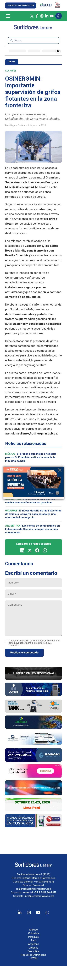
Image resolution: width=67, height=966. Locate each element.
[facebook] (37, 550)
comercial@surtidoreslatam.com (34, 888)
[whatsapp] (45, 550)
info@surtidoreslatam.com (39, 896)
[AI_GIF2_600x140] (33, 694)
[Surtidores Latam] (33, 29)
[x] (30, 550)
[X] (32, 16)
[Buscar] (11, 40)
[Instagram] (42, 16)
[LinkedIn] (47, 16)
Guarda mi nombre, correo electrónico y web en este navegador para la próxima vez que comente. (34, 643)
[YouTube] (52, 16)
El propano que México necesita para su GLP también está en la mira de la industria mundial (30, 457)
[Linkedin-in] (19, 912)
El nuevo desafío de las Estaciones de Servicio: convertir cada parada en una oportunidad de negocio (33, 514)
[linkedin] (22, 550)
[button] (20, 5)
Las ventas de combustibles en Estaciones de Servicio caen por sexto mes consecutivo (32, 529)
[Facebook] (37, 16)
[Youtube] (38, 912)
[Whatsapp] (47, 912)
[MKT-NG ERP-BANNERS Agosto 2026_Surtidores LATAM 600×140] (33, 743)
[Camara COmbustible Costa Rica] (33, 826)
